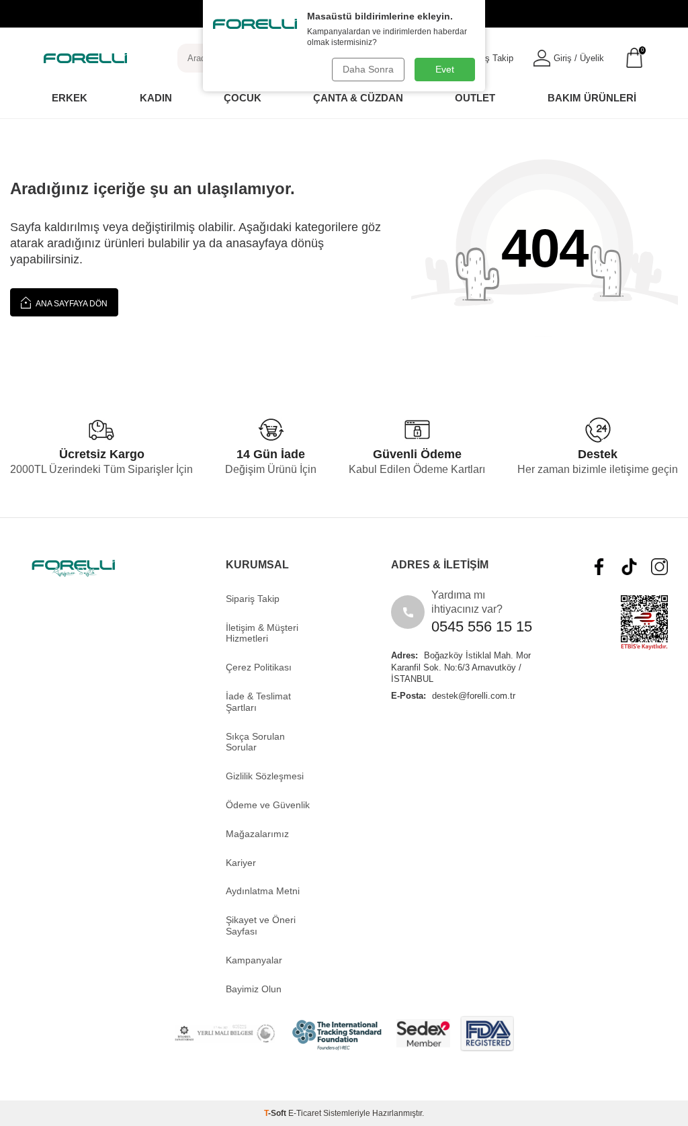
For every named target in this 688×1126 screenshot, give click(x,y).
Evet (444, 69)
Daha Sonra (368, 69)
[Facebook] (599, 566)
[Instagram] (659, 566)
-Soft (276, 1113)
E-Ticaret (304, 1113)
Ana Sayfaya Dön (71, 303)
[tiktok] (629, 566)
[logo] (85, 58)
